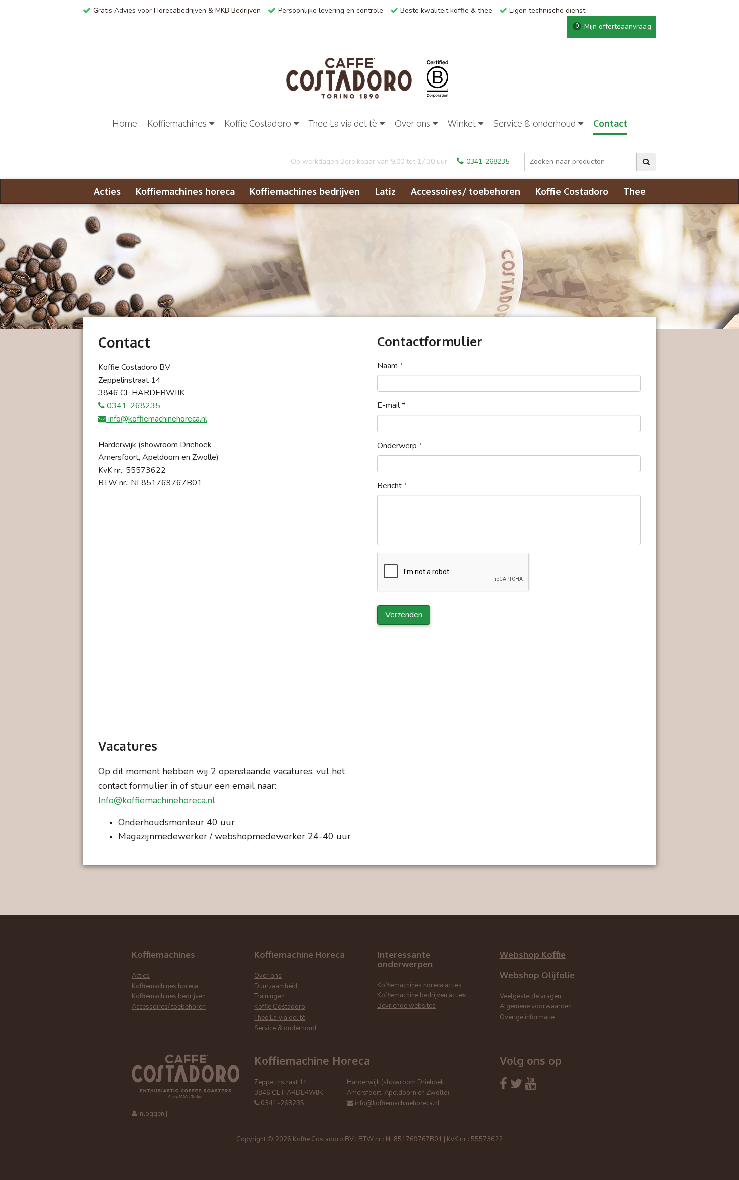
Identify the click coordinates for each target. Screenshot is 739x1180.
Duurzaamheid (275, 986)
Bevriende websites (406, 1005)
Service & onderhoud (534, 123)
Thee (634, 191)
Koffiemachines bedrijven (305, 191)
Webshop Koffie (533, 954)
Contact (610, 123)
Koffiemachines (177, 123)
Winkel (462, 123)
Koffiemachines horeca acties (419, 985)
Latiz (385, 191)
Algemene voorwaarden (536, 1006)
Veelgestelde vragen (530, 996)
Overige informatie (527, 1017)
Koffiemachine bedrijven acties (421, 995)
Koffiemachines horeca (185, 191)
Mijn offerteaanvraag (613, 26)
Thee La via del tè (343, 123)
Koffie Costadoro (257, 123)
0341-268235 (487, 161)
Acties (107, 191)
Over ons (412, 123)
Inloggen (151, 1113)
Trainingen (269, 996)
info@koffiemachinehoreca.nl (156, 419)
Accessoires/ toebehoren (465, 191)
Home (124, 123)
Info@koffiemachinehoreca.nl (158, 800)
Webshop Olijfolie (537, 975)
